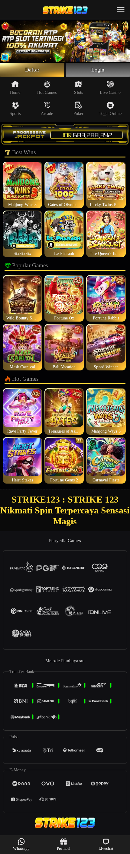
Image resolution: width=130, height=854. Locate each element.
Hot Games (47, 92)
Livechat (106, 848)
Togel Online (110, 113)
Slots (78, 92)
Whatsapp (21, 848)
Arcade (47, 113)
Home (15, 92)
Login (98, 70)
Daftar (32, 70)
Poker (78, 113)
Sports (15, 113)
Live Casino (110, 92)
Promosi (63, 848)
